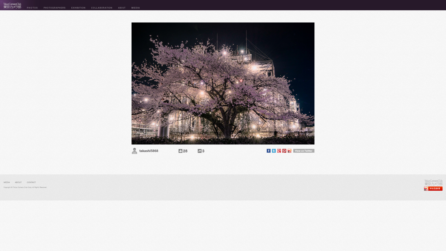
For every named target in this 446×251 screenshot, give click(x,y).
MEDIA (7, 182)
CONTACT (31, 182)
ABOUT (18, 182)
